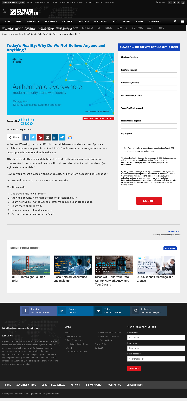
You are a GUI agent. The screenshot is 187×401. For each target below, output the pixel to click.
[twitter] (174, 2)
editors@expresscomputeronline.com (23, 328)
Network (81, 2)
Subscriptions (135, 385)
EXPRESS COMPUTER (109, 336)
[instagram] (183, 2)
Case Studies (47, 29)
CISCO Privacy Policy (129, 176)
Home (29, 2)
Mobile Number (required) (131, 121)
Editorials (67, 21)
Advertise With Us (42, 2)
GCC (115, 21)
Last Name (132, 343)
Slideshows (66, 29)
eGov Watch (33, 21)
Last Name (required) (129, 70)
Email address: (134, 354)
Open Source (137, 28)
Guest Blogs (100, 21)
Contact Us (109, 2)
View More (170, 248)
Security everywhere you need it (166, 233)
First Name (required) (129, 57)
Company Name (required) (131, 95)
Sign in (161, 2)
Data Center (87, 28)
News (18, 21)
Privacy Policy (95, 2)
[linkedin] (178, 2)
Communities (11, 29)
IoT (98, 28)
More (161, 28)
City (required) (126, 134)
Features (84, 21)
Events (126, 21)
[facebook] (170, 2)
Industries (29, 29)
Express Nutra (106, 340)
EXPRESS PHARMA (78, 352)
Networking (122, 28)
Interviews (51, 21)
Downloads (155, 21)
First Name (132, 332)
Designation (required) (130, 83)
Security (151, 28)
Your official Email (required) (132, 108)
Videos (139, 21)
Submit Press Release (63, 2)
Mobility (108, 28)
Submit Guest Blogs (79, 344)
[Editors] (3, 328)
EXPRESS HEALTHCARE (110, 332)
